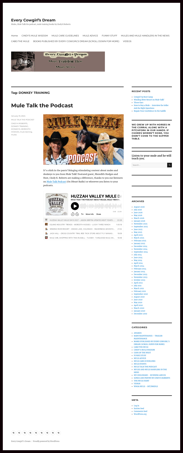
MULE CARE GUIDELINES (65, 35)
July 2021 (137, 286)
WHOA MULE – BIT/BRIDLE (146, 386)
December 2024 (140, 246)
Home (14, 35)
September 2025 (141, 226)
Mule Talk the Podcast (42, 105)
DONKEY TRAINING (19, 126)
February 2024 (140, 269)
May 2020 (138, 302)
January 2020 (139, 311)
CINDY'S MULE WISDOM (144, 350)
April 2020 (138, 305)
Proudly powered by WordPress (46, 441)
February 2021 (140, 291)
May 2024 (138, 260)
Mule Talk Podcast (56, 181)
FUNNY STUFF (109, 35)
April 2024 (138, 263)
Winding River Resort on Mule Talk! (149, 100)
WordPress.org (140, 414)
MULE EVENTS (140, 364)
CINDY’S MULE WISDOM (35, 35)
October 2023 (139, 280)
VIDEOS (127, 41)
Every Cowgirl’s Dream (33, 20)
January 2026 (139, 221)
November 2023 (140, 277)
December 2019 (140, 314)
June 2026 (138, 212)
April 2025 (138, 235)
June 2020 (138, 300)
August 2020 (139, 297)
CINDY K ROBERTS (19, 123)
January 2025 (139, 243)
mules (14, 135)
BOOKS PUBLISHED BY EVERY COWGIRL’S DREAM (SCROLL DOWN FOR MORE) (76, 41)
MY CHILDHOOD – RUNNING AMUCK (150, 375)
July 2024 (138, 255)
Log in (136, 406)
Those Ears (138, 102)
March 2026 (139, 218)
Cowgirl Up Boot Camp (143, 97)
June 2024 (138, 257)
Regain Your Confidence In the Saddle (150, 111)
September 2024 (141, 252)
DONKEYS (15, 129)
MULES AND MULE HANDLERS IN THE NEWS (145, 35)
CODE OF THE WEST (142, 353)
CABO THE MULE (20, 41)
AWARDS (138, 333)
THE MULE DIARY (141, 381)
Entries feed (139, 408)
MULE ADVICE (90, 35)
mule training (26, 132)
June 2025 (138, 229)
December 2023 (140, 274)
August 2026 (139, 207)
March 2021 (139, 288)
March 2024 (139, 266)
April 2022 (138, 283)
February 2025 (140, 241)
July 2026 (138, 210)
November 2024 (140, 249)
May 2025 (138, 232)
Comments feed (140, 411)
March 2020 (139, 308)
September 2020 (141, 294)
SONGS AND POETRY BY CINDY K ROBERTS (152, 378)
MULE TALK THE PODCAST (22, 120)
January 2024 (139, 271)
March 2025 (139, 238)
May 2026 (138, 215)
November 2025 (140, 224)
